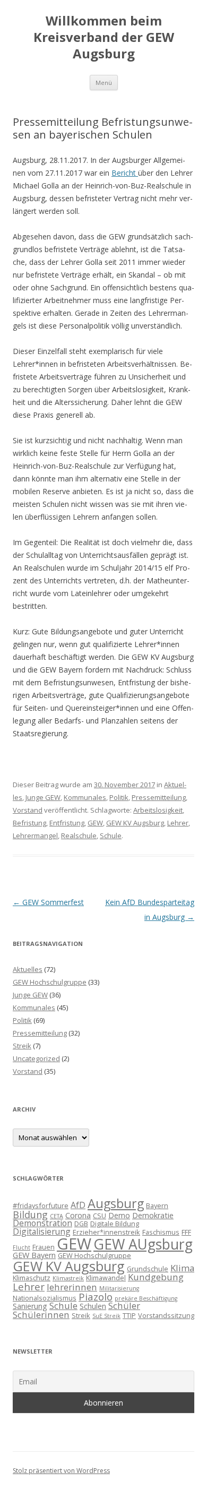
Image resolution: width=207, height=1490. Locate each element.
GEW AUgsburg (143, 1244)
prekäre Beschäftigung (146, 1298)
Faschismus (160, 1232)
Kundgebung (156, 1277)
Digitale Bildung (114, 1223)
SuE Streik (106, 1316)
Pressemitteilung (159, 797)
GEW (95, 823)
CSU (99, 1215)
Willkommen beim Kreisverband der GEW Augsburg (103, 37)
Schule (111, 835)
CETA (56, 1216)
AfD (78, 1205)
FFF (186, 1232)
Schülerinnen (41, 1314)
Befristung (29, 823)
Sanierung (30, 1306)
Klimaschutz (31, 1277)
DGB (81, 1223)
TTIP (129, 1315)
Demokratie (153, 1215)
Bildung (30, 1214)
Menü (104, 83)
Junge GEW (43, 797)
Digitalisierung (42, 1231)
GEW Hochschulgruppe (50, 982)
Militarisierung (119, 1288)
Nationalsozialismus (44, 1298)
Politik (118, 797)
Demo (119, 1215)
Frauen (43, 1247)
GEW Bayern (34, 1255)
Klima (182, 1268)
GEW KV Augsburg (135, 823)
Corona (78, 1215)
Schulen (93, 1306)
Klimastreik (68, 1278)
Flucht (21, 1247)
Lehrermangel (35, 835)
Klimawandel (106, 1277)
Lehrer (177, 823)
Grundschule (147, 1268)
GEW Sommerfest (48, 902)
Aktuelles (27, 969)
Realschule (79, 835)
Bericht (124, 173)
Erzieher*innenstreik (106, 1232)
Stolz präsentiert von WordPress (61, 1470)
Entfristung (66, 823)
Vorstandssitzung (166, 1315)
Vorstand (27, 810)
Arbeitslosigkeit (158, 810)
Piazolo (96, 1296)
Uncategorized (36, 1058)
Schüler (124, 1305)
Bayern (157, 1205)
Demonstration (42, 1223)
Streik (22, 1045)
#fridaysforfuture (40, 1205)
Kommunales (85, 797)
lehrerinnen (72, 1287)
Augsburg (116, 1203)
